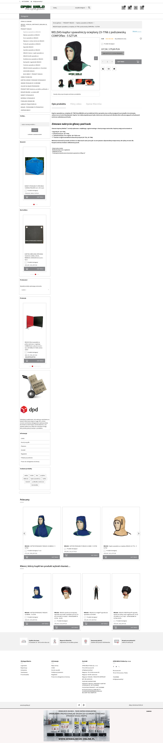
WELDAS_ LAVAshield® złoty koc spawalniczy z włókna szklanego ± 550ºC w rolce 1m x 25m (32, 188)
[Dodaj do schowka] (141, 39)
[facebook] (79, 705)
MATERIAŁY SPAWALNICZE (28, 98)
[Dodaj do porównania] (103, 69)
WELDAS (27, 546)
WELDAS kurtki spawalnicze (31, 56)
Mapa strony (54, 665)
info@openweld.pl (37, 1)
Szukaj (35, 130)
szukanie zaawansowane (35, 134)
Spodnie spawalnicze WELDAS (31, 50)
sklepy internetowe (133, 705)
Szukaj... (22, 116)
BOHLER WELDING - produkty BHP (30, 92)
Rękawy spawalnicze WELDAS (31, 35)
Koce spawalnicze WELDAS (30, 38)
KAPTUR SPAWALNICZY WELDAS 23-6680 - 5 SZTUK (83, 546)
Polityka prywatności (27, 458)
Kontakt (23, 450)
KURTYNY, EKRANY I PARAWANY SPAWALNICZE (33, 80)
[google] (84, 705)
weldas (26, 475)
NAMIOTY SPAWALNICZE (27, 95)
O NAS (22, 438)
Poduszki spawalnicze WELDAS (32, 44)
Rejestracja (24, 668)
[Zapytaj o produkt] (109, 69)
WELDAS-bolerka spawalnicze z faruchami (35, 68)
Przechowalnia (25, 674)
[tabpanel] (97, 139)
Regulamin (24, 454)
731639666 (116, 677)
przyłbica (42, 475)
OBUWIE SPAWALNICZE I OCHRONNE (30, 83)
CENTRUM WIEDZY (25, 110)
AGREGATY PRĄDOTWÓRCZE (28, 104)
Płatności (23, 446)
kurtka (44, 479)
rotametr (27, 482)
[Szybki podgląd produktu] (40, 149)
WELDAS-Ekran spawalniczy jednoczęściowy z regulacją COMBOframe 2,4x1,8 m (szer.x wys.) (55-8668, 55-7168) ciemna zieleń (33, 345)
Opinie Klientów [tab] (94, 103)
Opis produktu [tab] (59, 103)
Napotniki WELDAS (28, 47)
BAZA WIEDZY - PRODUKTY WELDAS (33, 74)
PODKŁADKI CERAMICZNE (28, 101)
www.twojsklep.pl (25, 705)
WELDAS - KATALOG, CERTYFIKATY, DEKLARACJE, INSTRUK (34, 25)
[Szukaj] (89, 8)
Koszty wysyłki (25, 442)
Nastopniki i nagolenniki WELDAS (32, 62)
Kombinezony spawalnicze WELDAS (33, 59)
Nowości (22, 142)
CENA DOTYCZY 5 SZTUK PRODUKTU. (113, 53)
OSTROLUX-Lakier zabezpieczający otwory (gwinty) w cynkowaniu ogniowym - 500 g (34, 256)
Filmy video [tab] (76, 103)
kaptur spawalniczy (35, 479)
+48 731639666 (25, 1)
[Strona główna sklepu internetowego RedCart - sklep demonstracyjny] (32, 7)
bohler (32, 475)
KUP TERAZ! (38, 199)
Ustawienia (24, 670)
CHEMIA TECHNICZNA (26, 77)
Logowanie (24, 665)
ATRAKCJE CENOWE (26, 21)
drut (37, 475)
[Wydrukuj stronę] (114, 69)
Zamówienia (24, 672)
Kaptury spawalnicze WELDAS (32, 32)
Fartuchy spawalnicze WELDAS (31, 65)
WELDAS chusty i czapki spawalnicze (33, 53)
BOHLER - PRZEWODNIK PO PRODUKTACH (32, 107)
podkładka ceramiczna (38, 482)
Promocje (23, 298)
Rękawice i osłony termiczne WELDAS (33, 41)
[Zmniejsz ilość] (102, 61)
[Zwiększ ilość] (112, 61)
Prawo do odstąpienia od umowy (30, 461)
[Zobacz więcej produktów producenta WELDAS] (137, 31)
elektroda (25, 479)
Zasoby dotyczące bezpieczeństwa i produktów (67, 94)
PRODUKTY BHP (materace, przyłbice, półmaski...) (35, 89)
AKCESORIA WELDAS (29, 71)
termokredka (35, 485)
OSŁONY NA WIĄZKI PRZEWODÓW (30, 86)
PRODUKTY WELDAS (26, 29)
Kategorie (24, 16)
